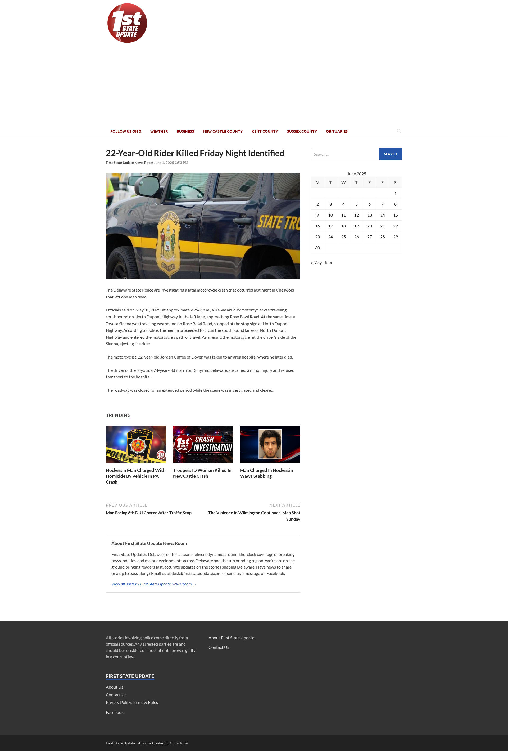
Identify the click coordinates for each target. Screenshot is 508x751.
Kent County (265, 131)
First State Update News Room (130, 162)
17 (330, 225)
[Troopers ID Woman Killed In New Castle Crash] (203, 464)
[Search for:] (356, 154)
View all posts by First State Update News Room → (154, 583)
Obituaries (337, 131)
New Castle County (223, 131)
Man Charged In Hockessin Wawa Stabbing (266, 473)
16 (317, 225)
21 (382, 225)
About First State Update (231, 637)
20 (369, 225)
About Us (114, 686)
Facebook (115, 712)
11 (343, 214)
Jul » (328, 262)
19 (356, 225)
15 (395, 214)
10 (330, 214)
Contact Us (116, 694)
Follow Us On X (125, 131)
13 (369, 214)
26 (356, 236)
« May (316, 262)
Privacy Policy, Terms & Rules (132, 702)
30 (317, 247)
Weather (159, 131)
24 (330, 236)
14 (382, 214)
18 (343, 225)
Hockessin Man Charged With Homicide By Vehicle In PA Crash (136, 476)
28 (382, 236)
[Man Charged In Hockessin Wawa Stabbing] (270, 464)
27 (369, 236)
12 (356, 214)
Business (185, 131)
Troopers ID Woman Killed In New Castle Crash (202, 473)
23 (317, 236)
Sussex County (302, 131)
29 (395, 236)
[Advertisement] (254, 85)
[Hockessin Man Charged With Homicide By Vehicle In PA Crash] (136, 464)
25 (343, 236)
